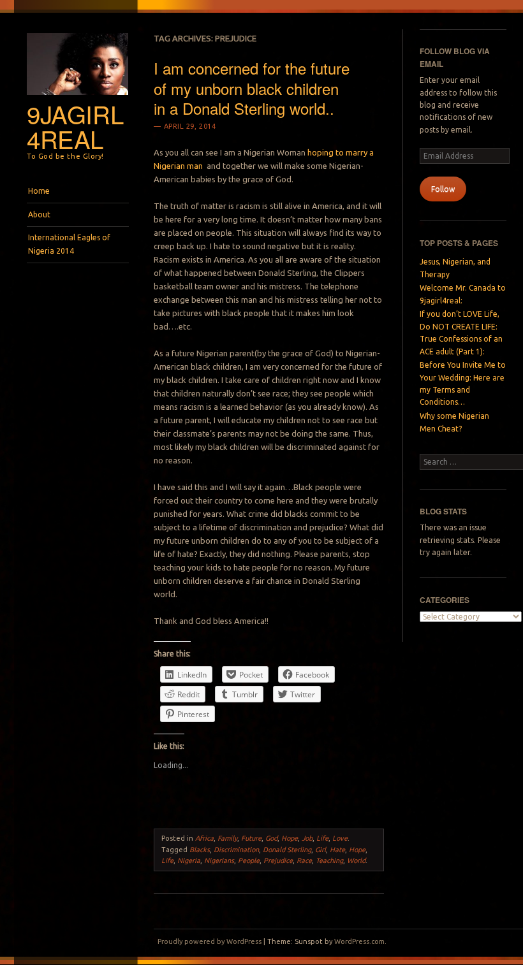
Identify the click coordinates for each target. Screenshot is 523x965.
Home (39, 191)
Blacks (199, 849)
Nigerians (219, 860)
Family (227, 838)
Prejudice (278, 860)
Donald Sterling (287, 849)
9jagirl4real (75, 126)
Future (251, 838)
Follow (443, 189)
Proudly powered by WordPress (210, 941)
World (356, 860)
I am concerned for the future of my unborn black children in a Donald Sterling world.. (252, 88)
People (249, 860)
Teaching (329, 860)
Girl (320, 849)
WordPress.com (359, 941)
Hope (289, 838)
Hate (337, 849)
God (271, 838)
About (39, 214)
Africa (204, 838)
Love (340, 838)
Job (307, 838)
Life (322, 838)
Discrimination (236, 849)
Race (304, 860)
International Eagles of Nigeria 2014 (69, 243)
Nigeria (188, 860)
